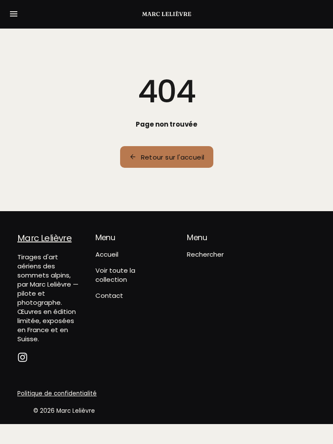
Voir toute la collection (115, 275)
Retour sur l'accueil (167, 157)
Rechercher (205, 254)
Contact (109, 295)
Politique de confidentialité (57, 393)
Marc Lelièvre (75, 411)
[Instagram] (22, 357)
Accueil (106, 254)
